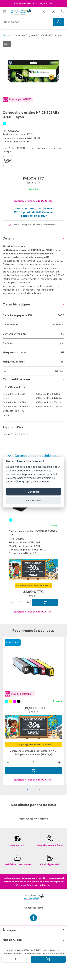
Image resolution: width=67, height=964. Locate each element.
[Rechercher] (58, 22)
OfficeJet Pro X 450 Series (14, 396)
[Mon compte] (53, 11)
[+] (26, 959)
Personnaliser (33, 500)
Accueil (6, 35)
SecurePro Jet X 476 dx (16, 434)
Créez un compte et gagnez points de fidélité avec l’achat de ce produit (33, 212)
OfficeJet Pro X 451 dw (15, 406)
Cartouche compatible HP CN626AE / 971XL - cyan (33, 533)
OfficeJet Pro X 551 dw (49, 402)
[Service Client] (44, 11)
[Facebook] (33, 917)
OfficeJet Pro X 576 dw (49, 406)
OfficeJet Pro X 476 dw (49, 398)
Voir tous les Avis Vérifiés (33, 818)
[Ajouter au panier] (48, 959)
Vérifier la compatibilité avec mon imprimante (35, 225)
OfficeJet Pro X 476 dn (48, 393)
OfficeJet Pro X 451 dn (15, 402)
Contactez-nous (33, 907)
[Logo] (20, 11)
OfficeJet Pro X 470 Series (13, 413)
